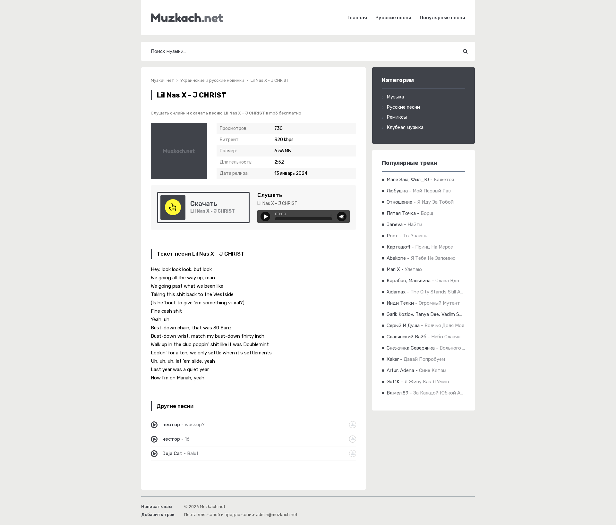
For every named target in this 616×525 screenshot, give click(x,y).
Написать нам (156, 506)
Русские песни (393, 18)
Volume (341, 216)
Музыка (395, 97)
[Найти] (465, 51)
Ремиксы (397, 117)
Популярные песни (442, 18)
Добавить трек (158, 514)
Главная (357, 18)
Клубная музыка (405, 127)
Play (265, 216)
